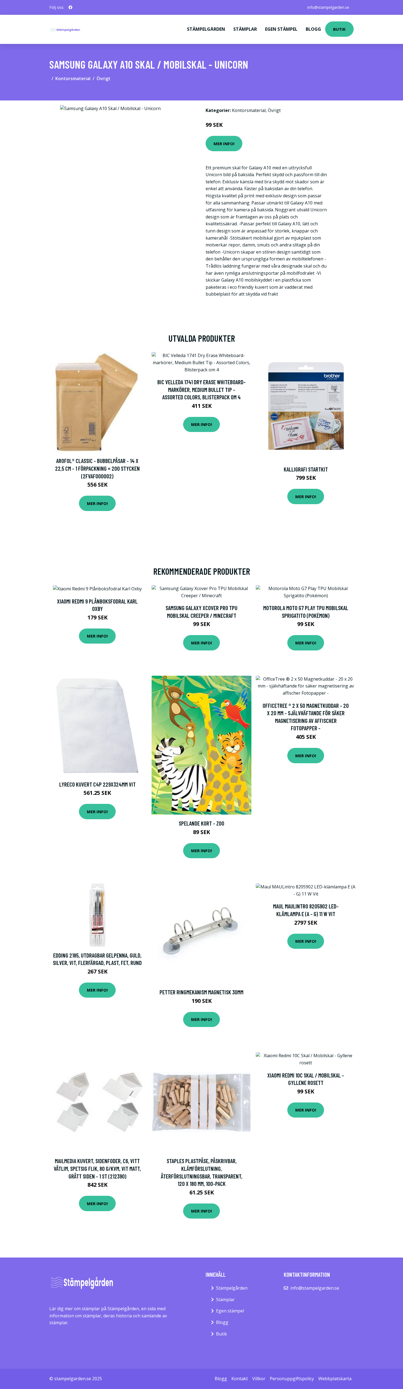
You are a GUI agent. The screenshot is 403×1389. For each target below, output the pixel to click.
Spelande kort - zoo (201, 823)
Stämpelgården (206, 29)
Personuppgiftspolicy (292, 1379)
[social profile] (70, 7)
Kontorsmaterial (72, 78)
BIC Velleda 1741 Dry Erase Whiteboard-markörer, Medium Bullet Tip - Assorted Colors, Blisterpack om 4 (201, 389)
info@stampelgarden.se (328, 7)
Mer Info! (224, 143)
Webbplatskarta (334, 1379)
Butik (339, 29)
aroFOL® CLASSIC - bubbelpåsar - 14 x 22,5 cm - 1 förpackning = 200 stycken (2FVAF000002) (97, 468)
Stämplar (245, 29)
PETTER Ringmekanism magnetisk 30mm (201, 992)
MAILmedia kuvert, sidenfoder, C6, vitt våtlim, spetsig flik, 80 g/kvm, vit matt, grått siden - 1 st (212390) (97, 1168)
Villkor (258, 1379)
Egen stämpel (281, 29)
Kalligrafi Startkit (306, 469)
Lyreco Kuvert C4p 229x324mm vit (97, 784)
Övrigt (103, 78)
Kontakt (239, 1379)
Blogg (313, 29)
